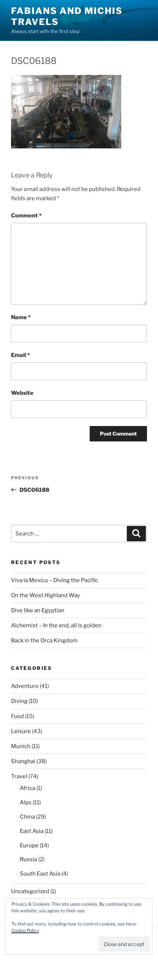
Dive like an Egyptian (37, 610)
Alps (26, 802)
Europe (29, 845)
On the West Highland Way (45, 595)
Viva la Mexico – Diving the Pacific (54, 580)
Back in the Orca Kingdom (44, 640)
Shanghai (23, 761)
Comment (26, 215)
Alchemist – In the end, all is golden (56, 625)
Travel (19, 776)
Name (20, 317)
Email (20, 355)
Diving (19, 701)
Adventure (25, 686)
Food (17, 716)
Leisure (21, 731)
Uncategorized (30, 891)
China (27, 816)
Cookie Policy (25, 930)
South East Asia (40, 873)
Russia (28, 859)
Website (22, 393)
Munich (20, 746)
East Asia (31, 831)
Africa (27, 788)
